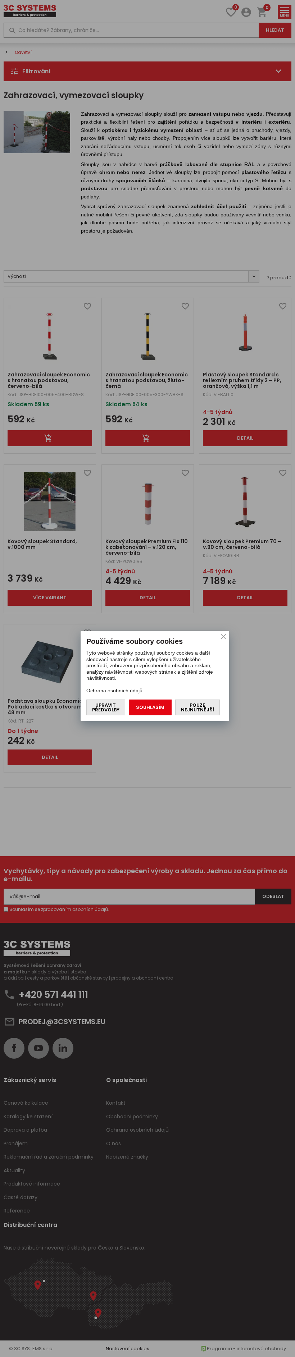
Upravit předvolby (105, 707)
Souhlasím (150, 707)
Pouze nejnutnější (197, 707)
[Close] (223, 636)
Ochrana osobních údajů (114, 690)
